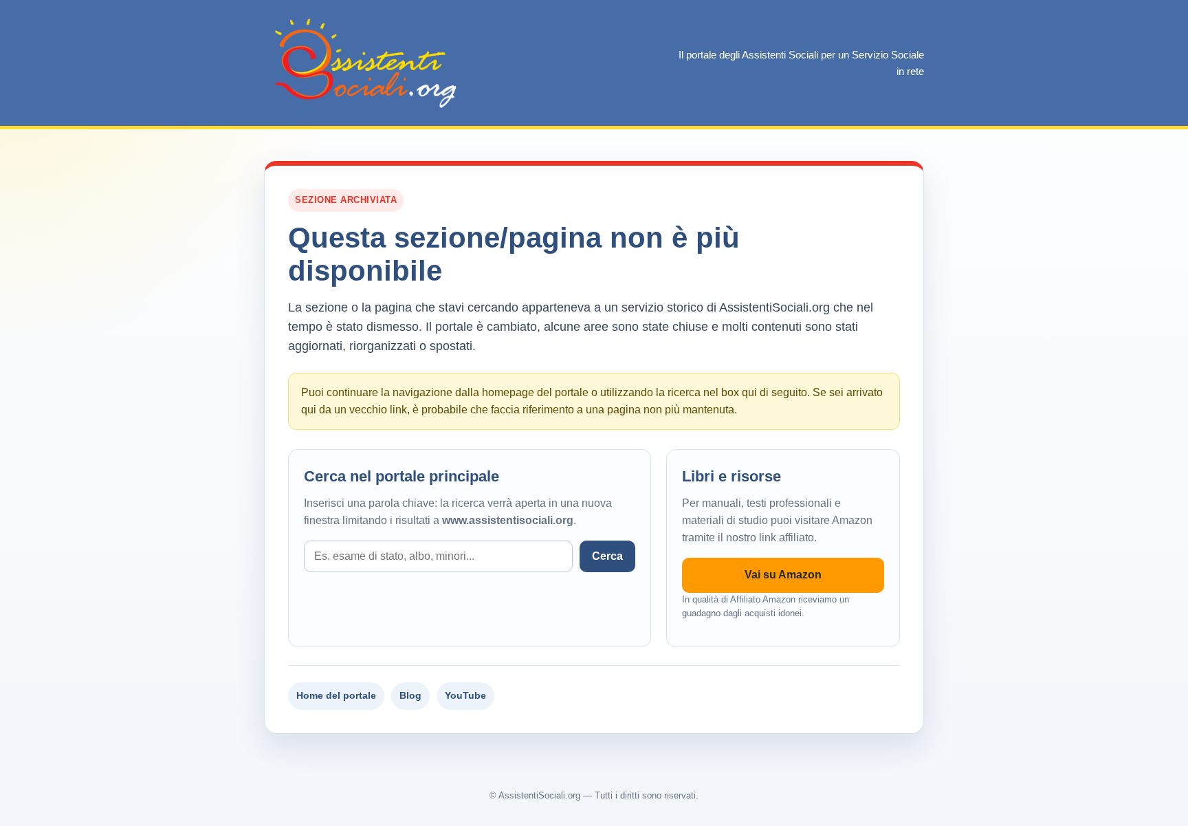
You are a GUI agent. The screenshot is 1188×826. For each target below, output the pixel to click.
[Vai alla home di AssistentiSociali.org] (367, 63)
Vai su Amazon (783, 574)
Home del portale (336, 695)
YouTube (465, 695)
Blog (410, 695)
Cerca (607, 556)
